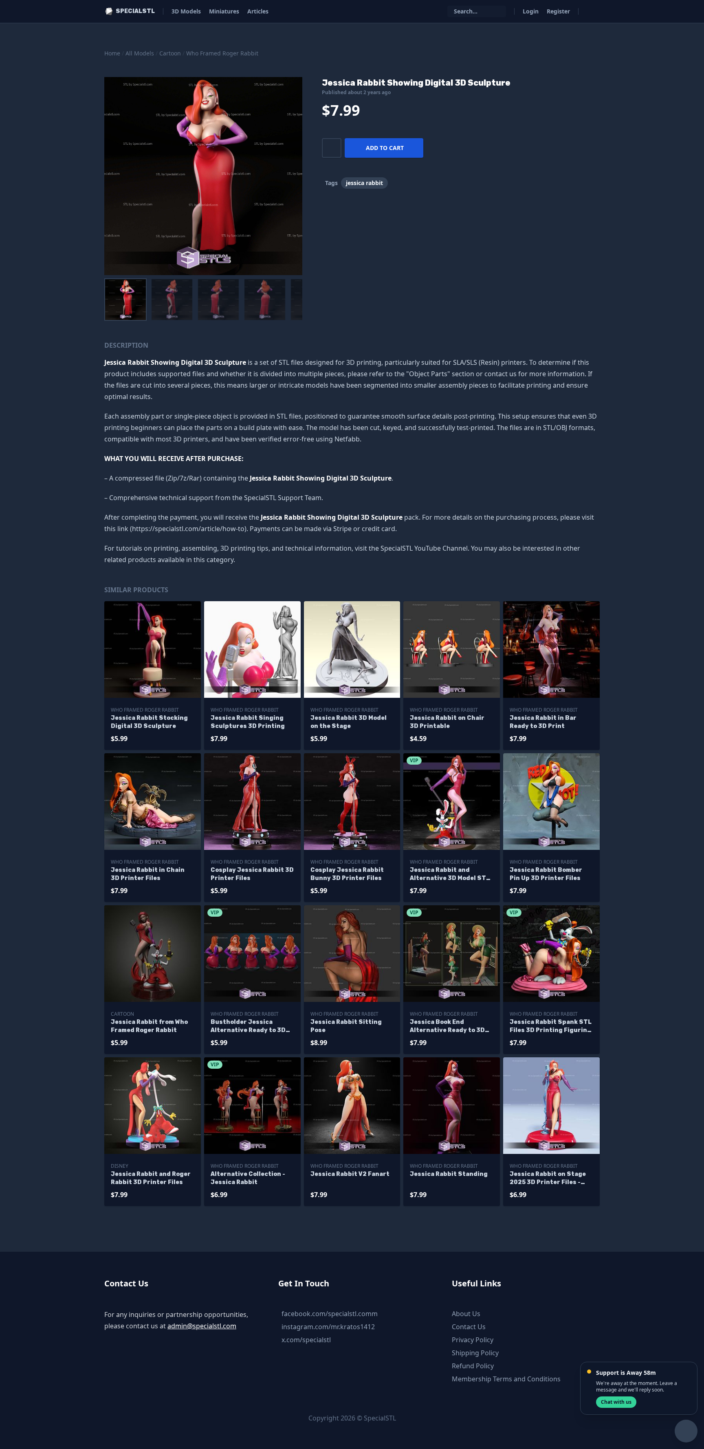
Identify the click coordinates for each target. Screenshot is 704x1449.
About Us (466, 1313)
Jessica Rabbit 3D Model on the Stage (348, 722)
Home (112, 53)
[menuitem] (125, 299)
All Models (139, 53)
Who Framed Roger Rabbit (222, 53)
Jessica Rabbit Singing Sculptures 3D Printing (248, 722)
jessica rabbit (364, 183)
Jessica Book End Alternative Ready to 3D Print (447, 1026)
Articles (257, 11)
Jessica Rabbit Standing (449, 1174)
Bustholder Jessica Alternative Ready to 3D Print (248, 1026)
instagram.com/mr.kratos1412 (328, 1326)
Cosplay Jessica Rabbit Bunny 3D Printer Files (347, 874)
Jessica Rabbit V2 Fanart (349, 1174)
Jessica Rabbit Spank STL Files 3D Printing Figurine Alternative (551, 1026)
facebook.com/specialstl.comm (330, 1313)
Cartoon (170, 53)
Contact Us (469, 1326)
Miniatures (224, 11)
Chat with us (616, 1401)
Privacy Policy (472, 1339)
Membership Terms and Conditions (506, 1378)
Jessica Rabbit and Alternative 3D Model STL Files (450, 874)
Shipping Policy (475, 1352)
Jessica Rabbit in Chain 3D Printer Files (148, 874)
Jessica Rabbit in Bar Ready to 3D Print (543, 722)
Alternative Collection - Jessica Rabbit (248, 1178)
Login (531, 11)
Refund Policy (473, 1365)
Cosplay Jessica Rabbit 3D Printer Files (252, 874)
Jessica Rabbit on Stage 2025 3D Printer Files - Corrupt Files (548, 1179)
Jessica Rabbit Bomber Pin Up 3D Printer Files (546, 874)
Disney (119, 1165)
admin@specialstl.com (201, 1325)
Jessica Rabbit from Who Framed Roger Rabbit (149, 1026)
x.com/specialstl (306, 1339)
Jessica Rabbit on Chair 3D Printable (447, 722)
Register (558, 11)
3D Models (186, 11)
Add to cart (385, 148)
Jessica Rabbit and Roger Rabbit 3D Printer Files (151, 1178)
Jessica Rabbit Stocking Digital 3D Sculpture (149, 722)
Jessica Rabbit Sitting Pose (346, 1026)
